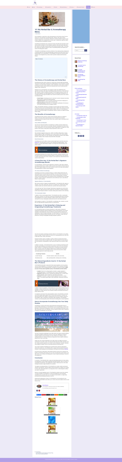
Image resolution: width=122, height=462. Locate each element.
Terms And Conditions (66, 459)
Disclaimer (72, 459)
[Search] (85, 50)
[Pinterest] (39, 390)
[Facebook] (37, 390)
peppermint (37, 142)
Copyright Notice (55, 459)
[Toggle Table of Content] (65, 77)
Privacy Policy (60, 459)
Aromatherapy (38, 451)
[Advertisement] (72, 3)
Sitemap (76, 459)
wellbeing (66, 349)
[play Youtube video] (52, 322)
